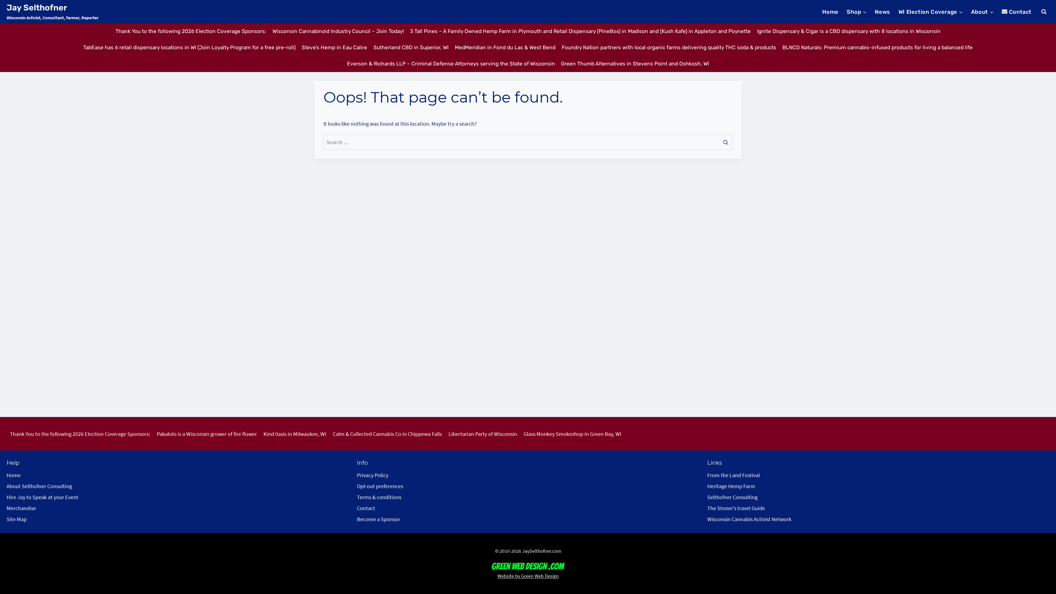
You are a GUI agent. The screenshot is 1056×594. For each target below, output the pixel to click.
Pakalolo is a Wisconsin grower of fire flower (207, 433)
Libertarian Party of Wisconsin (483, 433)
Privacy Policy (372, 475)
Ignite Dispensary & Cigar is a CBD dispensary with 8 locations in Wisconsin (849, 31)
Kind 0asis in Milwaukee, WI (294, 433)
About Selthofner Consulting (39, 486)
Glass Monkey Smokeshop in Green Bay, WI (572, 433)
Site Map (17, 519)
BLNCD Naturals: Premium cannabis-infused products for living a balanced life (877, 47)
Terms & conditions (379, 497)
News (882, 12)
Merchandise (21, 508)
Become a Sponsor (378, 519)
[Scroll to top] (1042, 558)
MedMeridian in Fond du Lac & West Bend (505, 47)
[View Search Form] (1043, 11)
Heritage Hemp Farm (731, 486)
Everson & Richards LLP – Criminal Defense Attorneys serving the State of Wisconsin (451, 64)
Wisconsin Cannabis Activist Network (749, 519)
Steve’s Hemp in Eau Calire (334, 47)
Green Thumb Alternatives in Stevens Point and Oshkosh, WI (635, 64)
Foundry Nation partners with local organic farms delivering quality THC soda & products (669, 47)
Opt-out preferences (380, 486)
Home (830, 12)
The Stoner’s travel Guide (736, 508)
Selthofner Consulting (732, 497)
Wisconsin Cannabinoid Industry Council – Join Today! (338, 31)
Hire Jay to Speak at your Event (42, 497)
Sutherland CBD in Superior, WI (411, 47)
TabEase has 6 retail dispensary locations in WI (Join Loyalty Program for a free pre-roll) (189, 47)
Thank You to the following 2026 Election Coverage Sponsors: (191, 31)
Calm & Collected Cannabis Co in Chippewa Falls (387, 433)
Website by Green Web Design (528, 576)
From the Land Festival (733, 475)
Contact (1020, 12)
